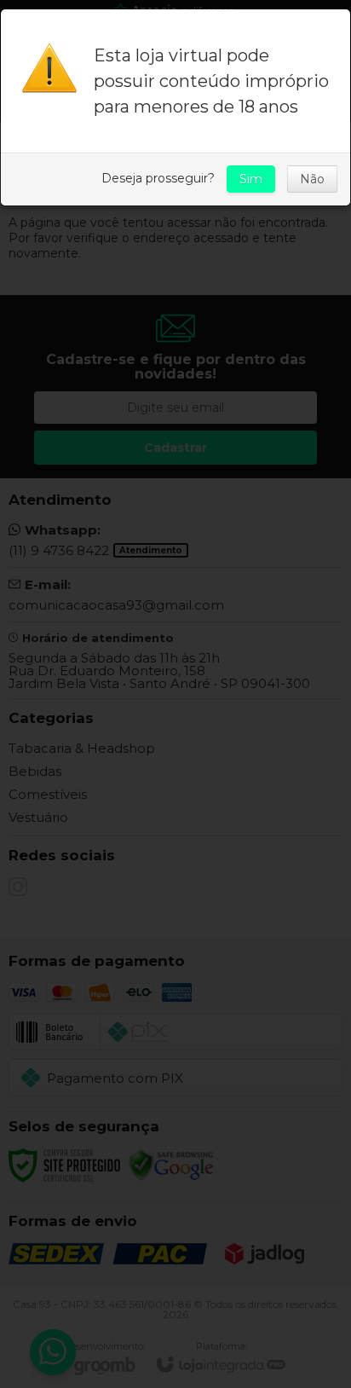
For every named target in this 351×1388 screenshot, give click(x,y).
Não (312, 179)
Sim (250, 179)
